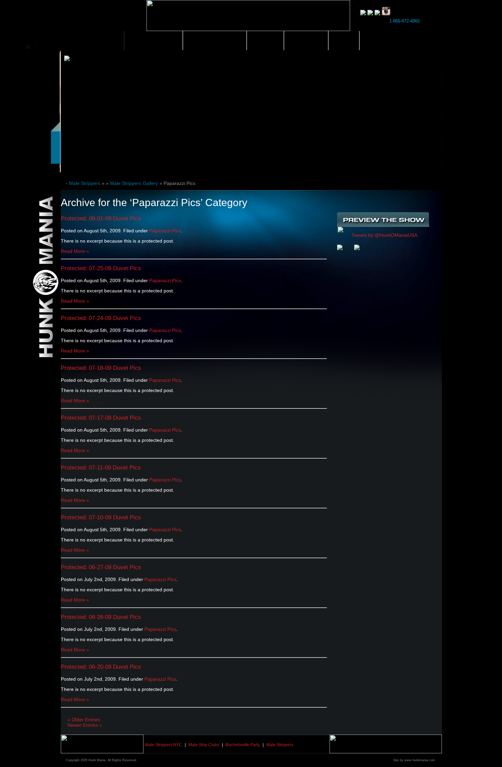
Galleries (306, 40)
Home (108, 40)
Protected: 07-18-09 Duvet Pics (101, 368)
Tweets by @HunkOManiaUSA (384, 235)
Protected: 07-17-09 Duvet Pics (101, 418)
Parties (265, 40)
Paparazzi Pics (165, 230)
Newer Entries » (85, 725)
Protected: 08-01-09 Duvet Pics (101, 218)
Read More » (75, 251)
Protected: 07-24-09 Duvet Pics (101, 318)
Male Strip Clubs (214, 40)
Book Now (381, 40)
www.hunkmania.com (419, 760)
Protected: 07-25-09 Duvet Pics (101, 268)
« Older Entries (84, 719)
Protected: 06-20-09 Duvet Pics (101, 667)
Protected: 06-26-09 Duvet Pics (101, 617)
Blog (344, 40)
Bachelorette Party (243, 744)
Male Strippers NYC (163, 744)
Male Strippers (153, 40)
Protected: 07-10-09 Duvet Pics (101, 517)
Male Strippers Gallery (134, 183)
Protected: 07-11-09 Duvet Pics (101, 467)
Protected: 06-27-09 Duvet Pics (101, 567)
